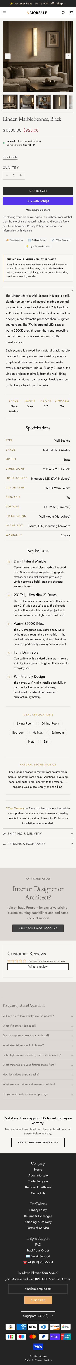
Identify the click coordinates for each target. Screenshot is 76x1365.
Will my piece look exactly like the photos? (28, 1016)
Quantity (11, 167)
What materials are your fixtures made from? (29, 1065)
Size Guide (10, 157)
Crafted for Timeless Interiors (38, 1360)
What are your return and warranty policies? (29, 1084)
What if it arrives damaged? (19, 1026)
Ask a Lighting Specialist (38, 1142)
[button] (8, 56)
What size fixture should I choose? (23, 1045)
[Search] (63, 13)
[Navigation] (4, 13)
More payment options (38, 210)
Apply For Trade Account (38, 928)
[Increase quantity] (21, 175)
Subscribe (38, 1300)
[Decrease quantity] (7, 175)
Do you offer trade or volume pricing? (25, 1094)
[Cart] (71, 13)
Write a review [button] (38, 966)
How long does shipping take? (21, 1074)
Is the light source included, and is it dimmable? (32, 1055)
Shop (59, 3)
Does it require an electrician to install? (26, 1035)
